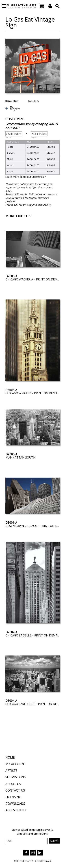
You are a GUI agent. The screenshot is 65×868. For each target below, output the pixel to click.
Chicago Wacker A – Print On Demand (35, 279)
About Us (13, 784)
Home (10, 757)
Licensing (13, 797)
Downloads (15, 803)
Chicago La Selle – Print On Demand (34, 635)
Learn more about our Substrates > (25, 176)
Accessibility (16, 810)
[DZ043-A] (32, 66)
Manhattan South (20, 457)
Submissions (15, 777)
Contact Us (15, 790)
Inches (13, 134)
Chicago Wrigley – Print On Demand (33, 393)
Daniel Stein (11, 101)
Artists (11, 770)
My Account (15, 764)
